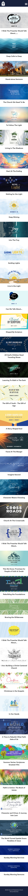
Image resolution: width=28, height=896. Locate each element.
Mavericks (15, 891)
